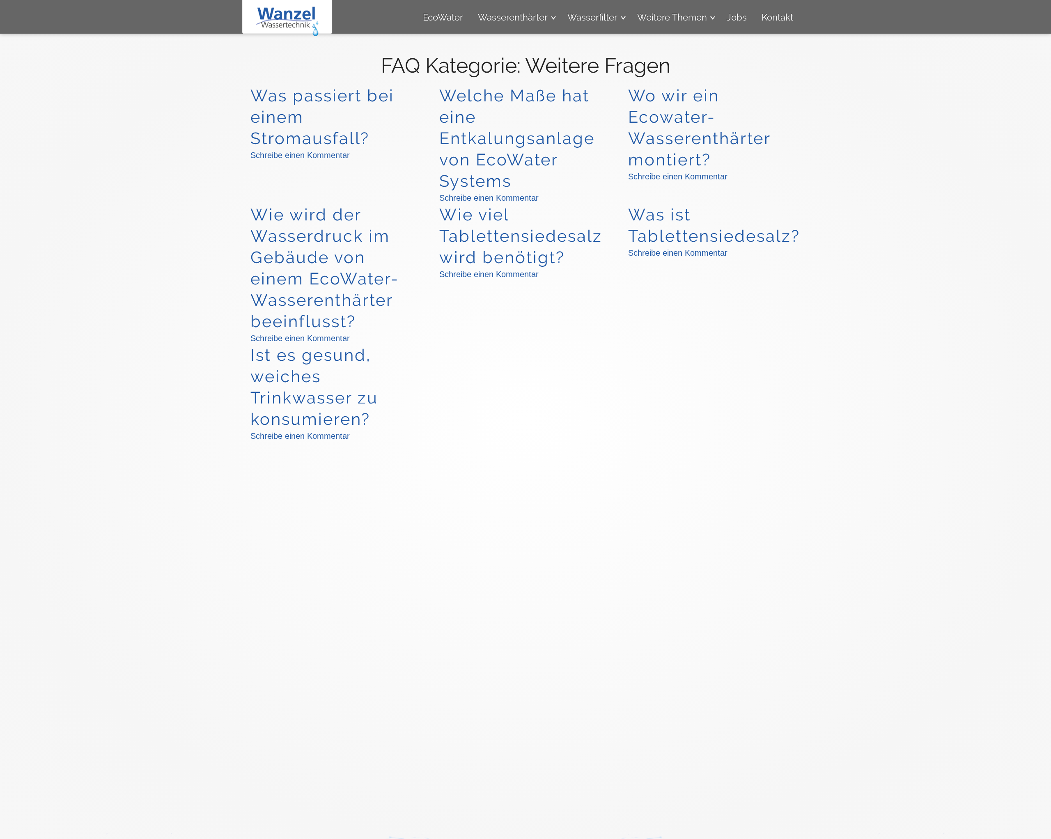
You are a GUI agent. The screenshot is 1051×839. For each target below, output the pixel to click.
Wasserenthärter (513, 17)
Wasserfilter (592, 17)
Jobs (737, 17)
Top (1038, 826)
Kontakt (777, 17)
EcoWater (443, 17)
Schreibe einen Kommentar (300, 155)
